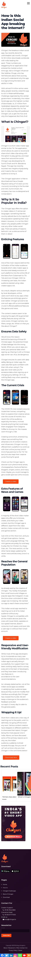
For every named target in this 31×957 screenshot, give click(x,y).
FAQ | (18, 948)
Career (20, 950)
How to (5, 887)
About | (6, 948)
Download (6, 897)
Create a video (10, 481)
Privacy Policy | (13, 950)
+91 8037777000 (10, 915)
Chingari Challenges (9, 891)
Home (5, 884)
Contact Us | (23, 948)
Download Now (11, 757)
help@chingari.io (10, 919)
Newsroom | (12, 948)
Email (3, 928)
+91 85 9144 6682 (10, 910)
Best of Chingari (8, 894)
